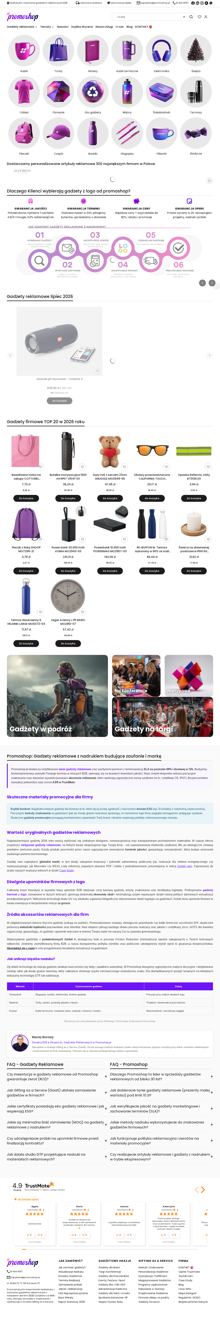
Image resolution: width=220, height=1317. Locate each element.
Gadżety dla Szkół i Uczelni (114, 1293)
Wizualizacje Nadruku (71, 1271)
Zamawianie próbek (70, 1284)
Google (21, 217)
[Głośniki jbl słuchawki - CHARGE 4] (59, 341)
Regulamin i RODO (189, 1297)
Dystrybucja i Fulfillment (153, 1276)
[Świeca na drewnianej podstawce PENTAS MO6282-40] (194, 524)
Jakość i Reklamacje (70, 1289)
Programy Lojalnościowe (153, 1284)
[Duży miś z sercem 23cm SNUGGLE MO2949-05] (110, 452)
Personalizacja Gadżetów (153, 1271)
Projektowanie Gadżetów (153, 1293)
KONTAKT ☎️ (186, 1267)
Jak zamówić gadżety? (72, 1267)
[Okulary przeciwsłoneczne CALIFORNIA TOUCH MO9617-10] (152, 452)
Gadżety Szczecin (149, 1302)
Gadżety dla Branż (109, 1267)
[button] (191, 17)
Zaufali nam (186, 1276)
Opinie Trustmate (189, 1271)
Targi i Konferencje (109, 1271)
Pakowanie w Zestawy (151, 1289)
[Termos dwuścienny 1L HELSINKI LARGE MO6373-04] (26, 597)
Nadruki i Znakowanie (151, 1267)
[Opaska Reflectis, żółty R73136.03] (194, 452)
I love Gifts (185, 1289)
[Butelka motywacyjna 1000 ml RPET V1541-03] (68, 452)
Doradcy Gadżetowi (70, 1276)
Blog (181, 1284)
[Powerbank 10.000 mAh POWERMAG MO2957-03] (110, 524)
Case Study (185, 1280)
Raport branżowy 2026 (71, 1302)
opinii (52, 1189)
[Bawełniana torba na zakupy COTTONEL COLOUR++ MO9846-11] (26, 452)
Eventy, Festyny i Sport (111, 1280)
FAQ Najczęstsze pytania (73, 1293)
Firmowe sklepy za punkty (154, 1297)
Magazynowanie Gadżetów (155, 1280)
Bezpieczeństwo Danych (193, 1302)
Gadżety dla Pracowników (113, 1276)
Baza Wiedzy (65, 1297)
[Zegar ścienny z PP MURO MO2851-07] (68, 597)
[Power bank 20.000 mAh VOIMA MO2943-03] (68, 524)
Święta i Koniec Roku (110, 1302)
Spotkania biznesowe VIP (113, 1297)
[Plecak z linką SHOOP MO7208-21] (26, 524)
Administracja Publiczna (112, 1289)
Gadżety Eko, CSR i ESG (111, 1284)
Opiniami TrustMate (40, 213)
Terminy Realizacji (69, 1280)
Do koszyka (59, 401)
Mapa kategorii (187, 1293)
